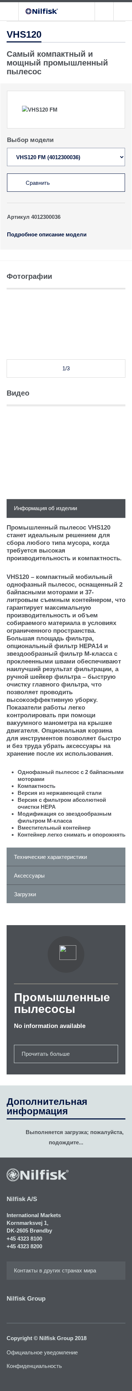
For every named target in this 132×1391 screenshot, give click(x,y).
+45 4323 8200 (24, 1246)
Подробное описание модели (47, 234)
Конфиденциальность (34, 1366)
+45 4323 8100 (24, 1238)
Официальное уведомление (42, 1352)
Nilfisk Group (26, 1298)
